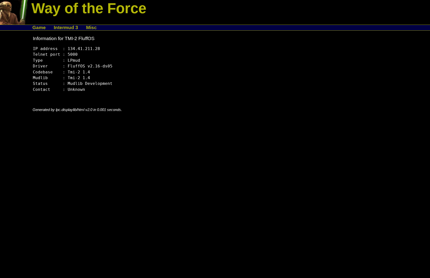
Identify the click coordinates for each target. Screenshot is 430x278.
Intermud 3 (66, 27)
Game (39, 27)
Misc (91, 27)
